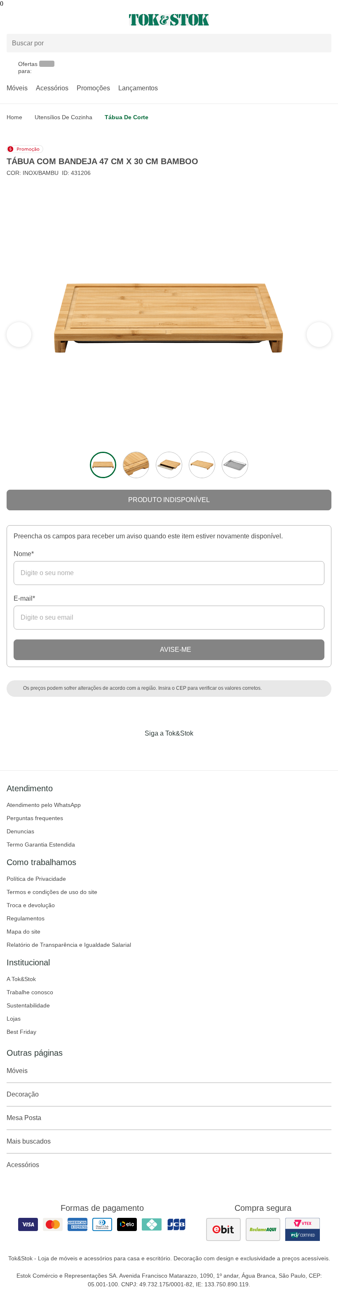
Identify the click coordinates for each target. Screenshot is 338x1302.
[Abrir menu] (56, 20)
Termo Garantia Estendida (41, 844)
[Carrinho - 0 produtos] (326, 20)
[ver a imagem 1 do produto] (103, 465)
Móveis (17, 88)
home (14, 117)
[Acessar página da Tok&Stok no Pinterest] (180, 750)
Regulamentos (26, 918)
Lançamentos (138, 88)
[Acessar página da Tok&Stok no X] (203, 750)
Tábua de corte (126, 117)
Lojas (14, 1018)
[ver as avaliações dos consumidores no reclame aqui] (263, 1229)
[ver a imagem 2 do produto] (136, 465)
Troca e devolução (31, 905)
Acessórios (52, 88)
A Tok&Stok (21, 979)
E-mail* (24, 598)
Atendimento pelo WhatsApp (44, 805)
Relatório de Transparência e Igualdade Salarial (69, 944)
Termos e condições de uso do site (52, 892)
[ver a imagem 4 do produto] (202, 465)
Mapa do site (23, 931)
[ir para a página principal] (169, 20)
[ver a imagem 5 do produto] (235, 465)
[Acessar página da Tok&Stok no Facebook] (134, 750)
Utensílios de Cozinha (63, 117)
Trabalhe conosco (30, 992)
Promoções (93, 88)
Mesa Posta (24, 1117)
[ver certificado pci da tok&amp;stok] (302, 1229)
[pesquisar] (321, 43)
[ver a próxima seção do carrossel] (19, 334)
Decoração (23, 1094)
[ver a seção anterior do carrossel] (319, 334)
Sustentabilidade (28, 1005)
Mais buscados (29, 1141)
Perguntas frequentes (35, 818)
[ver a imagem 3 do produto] (169, 465)
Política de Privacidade (36, 878)
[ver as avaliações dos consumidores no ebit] (223, 1229)
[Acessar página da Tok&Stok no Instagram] (157, 750)
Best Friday (21, 1031)
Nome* (24, 553)
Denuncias (20, 831)
